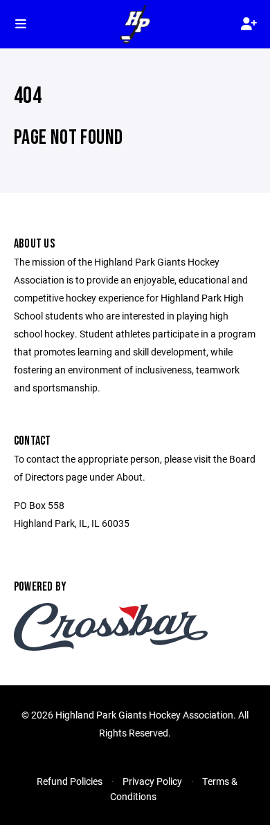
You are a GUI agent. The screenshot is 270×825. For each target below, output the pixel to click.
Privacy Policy (152, 781)
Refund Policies (69, 781)
